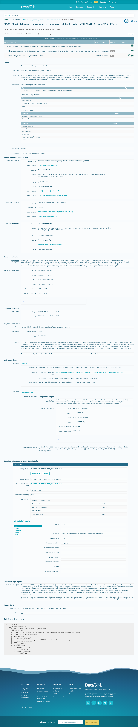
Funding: (16, 354)
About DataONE (75, 688)
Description (33, 367)
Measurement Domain (51, 548)
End (35, 316)
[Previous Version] (62, 20)
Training (56, 691)
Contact (72, 694)
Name (57, 524)
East (34, 280)
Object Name (24, 479)
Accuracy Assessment (51, 562)
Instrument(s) (32, 382)
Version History (69, 20)
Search (7, 15)
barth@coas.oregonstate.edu (49, 191)
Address (33, 175)
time (16, 528)
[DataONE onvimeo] (93, 703)
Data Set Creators (13, 161)
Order (17, 613)
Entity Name (24, 469)
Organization (32, 161)
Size (27, 490)
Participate (41, 688)
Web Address (31, 166)
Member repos (42, 691)
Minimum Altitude (30, 289)
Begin (34, 312)
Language (15, 148)
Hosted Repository (25, 697)
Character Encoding (22, 495)
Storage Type (54, 538)
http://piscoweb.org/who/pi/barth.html (52, 195)
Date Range (15, 311)
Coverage (56, 566)
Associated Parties (12, 223)
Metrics (71, 691)
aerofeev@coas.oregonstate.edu (50, 244)
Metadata (15, 15)
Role (34, 249)
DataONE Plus (26, 693)
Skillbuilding (57, 688)
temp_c (17, 532)
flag (16, 534)
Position (33, 203)
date (16, 526)
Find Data (28, 707)
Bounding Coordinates (11, 270)
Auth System (14, 608)
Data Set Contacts (12, 202)
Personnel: (15, 332)
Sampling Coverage (30, 396)
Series (16, 153)
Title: (17, 327)
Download (35, 473)
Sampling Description (30, 447)
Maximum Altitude (30, 293)
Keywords (15, 84)
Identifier (16, 70)
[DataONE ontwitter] (88, 703)
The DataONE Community (42, 698)
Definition (56, 533)
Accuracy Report (53, 557)
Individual (33, 170)
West (34, 284)
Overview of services (25, 689)
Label (57, 529)
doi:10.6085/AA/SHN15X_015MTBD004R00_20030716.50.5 (41, 20)
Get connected (91, 722)
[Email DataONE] (99, 703)
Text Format (25, 499)
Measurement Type (52, 543)
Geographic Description (15, 261)
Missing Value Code (52, 552)
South (34, 275)
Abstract (16, 75)
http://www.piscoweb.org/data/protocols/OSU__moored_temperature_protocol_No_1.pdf (89, 372)
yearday (18, 530)
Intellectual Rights (12, 585)
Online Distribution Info (47, 373)
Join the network (43, 694)
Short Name (15, 66)
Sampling (15, 392)
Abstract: (16, 342)
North (34, 271)
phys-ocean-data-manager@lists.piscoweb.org (55, 212)
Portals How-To (58, 697)
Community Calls (43, 701)
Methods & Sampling (52, 571)
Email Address (31, 191)
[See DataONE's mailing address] (111, 703)
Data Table (18, 464)
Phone (34, 182)
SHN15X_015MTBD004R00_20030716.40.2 (46, 484)
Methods (16, 363)
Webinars (56, 694)
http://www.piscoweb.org (47, 165)
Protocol (34, 372)
